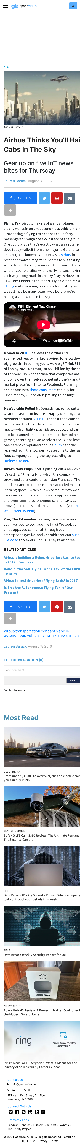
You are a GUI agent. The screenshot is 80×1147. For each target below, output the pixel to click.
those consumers (43, 389)
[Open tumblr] (37, 1112)
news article (69, 635)
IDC (28, 353)
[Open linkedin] (43, 1112)
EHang (9, 286)
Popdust (12, 1124)
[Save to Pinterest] (57, 198)
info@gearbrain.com (24, 1084)
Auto (6, 67)
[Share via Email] (69, 198)
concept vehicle (55, 631)
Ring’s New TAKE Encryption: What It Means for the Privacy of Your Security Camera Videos (40, 1065)
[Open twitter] (11, 1112)
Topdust (25, 1124)
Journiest (51, 1124)
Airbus (66, 254)
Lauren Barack (15, 181)
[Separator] (10, 210)
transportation (27, 631)
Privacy (42, 1141)
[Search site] (73, 5)
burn (58, 445)
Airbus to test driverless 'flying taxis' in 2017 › (42, 580)
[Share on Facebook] (20, 198)
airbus (9, 631)
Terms (54, 1141)
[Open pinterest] (24, 1112)
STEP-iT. (39, 418)
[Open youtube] (30, 1112)
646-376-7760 (20, 1089)
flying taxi (48, 635)
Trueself (38, 1124)
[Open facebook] (17, 1112)
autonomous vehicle (22, 635)
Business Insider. (16, 460)
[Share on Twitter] (44, 198)
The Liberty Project (19, 1129)
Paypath (64, 1124)
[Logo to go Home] (24, 6)
